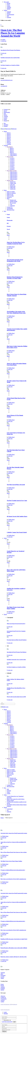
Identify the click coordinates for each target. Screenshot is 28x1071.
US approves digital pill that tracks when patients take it (13, 870)
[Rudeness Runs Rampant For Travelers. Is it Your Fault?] (8, 267)
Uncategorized (10, 14)
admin (3, 39)
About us (3, 996)
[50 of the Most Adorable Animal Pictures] (8, 457)
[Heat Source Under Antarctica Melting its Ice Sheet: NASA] (8, 336)
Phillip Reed (11, 246)
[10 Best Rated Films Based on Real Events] (8, 388)
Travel (5, 111)
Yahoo (2, 978)
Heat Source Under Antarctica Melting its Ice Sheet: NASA (17, 346)
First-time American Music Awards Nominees (17, 639)
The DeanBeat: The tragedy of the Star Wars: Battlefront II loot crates (16, 312)
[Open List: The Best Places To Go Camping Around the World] (8, 232)
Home (2, 817)
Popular (6, 126)
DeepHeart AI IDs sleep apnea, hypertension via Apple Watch (14, 939)
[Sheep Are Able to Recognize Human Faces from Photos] (8, 353)
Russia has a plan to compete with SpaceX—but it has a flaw (14, 956)
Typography (4, 998)
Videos (5, 10)
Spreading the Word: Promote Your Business (10, 50)
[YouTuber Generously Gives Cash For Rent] (1, 54)
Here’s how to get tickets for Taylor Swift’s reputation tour (13, 879)
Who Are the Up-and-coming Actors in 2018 (16, 696)
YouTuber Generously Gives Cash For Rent (10, 57)
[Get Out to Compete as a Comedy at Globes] (1, 62)
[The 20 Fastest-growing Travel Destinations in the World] (8, 249)
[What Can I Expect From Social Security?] (8, 620)
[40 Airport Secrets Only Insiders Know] (8, 506)
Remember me (7, 1020)
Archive (3, 1000)
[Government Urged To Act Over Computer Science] (8, 628)
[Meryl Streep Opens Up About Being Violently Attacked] (8, 284)
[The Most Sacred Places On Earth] (8, 474)
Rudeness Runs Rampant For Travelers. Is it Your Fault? (15, 277)
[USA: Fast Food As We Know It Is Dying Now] (8, 422)
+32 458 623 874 (4, 86)
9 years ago (3, 41)
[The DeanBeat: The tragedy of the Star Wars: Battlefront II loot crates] (8, 301)
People (8, 3)
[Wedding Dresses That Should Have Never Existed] (8, 685)
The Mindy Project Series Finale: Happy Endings (11, 861)
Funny (8, 4)
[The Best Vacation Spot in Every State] (8, 490)
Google (2, 976)
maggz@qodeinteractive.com (6, 80)
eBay (2, 974)
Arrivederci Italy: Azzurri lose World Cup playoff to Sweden (14, 833)
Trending (6, 124)
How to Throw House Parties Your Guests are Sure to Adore (14, 852)
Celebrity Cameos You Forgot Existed (17, 532)
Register (6, 1013)
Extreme (9, 17)
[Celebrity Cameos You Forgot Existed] (8, 522)
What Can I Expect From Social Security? (16, 623)
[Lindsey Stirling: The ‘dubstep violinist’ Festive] (8, 676)
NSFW (8, 9)
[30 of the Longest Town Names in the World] (8, 370)
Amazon (3, 972)
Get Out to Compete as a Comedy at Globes (10, 65)
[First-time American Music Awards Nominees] (8, 636)
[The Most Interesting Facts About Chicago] (8, 440)
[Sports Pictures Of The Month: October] (8, 405)
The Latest (6, 2)
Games (8, 6)
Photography (7, 112)
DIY (8, 16)
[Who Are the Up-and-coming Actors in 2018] (8, 693)
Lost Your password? (7, 1021)
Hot (5, 123)
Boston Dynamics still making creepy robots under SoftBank (14, 947)
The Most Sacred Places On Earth (16, 484)
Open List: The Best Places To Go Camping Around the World (13, 33)
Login (5, 1012)
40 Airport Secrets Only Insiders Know (17, 516)
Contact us (3, 997)
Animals (9, 7)
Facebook (3, 975)
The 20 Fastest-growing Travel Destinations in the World (15, 260)
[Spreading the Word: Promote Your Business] (1, 47)
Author (2, 1001)
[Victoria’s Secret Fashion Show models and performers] (8, 318)
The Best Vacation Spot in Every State (17, 500)
